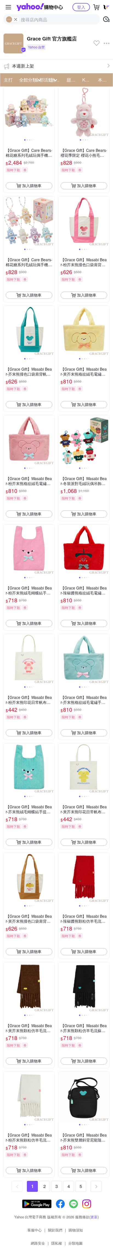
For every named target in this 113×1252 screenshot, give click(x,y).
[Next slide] (51, 112)
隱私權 (56, 1243)
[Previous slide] (7, 112)
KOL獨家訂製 (88, 80)
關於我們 (55, 1230)
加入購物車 (31, 185)
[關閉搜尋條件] (15, 19)
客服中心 (34, 1230)
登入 (81, 7)
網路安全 (38, 1243)
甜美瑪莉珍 (73, 80)
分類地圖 (75, 1243)
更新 (94, 1216)
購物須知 (76, 1230)
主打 (8, 80)
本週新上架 (23, 66)
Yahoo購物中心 (39, 7)
